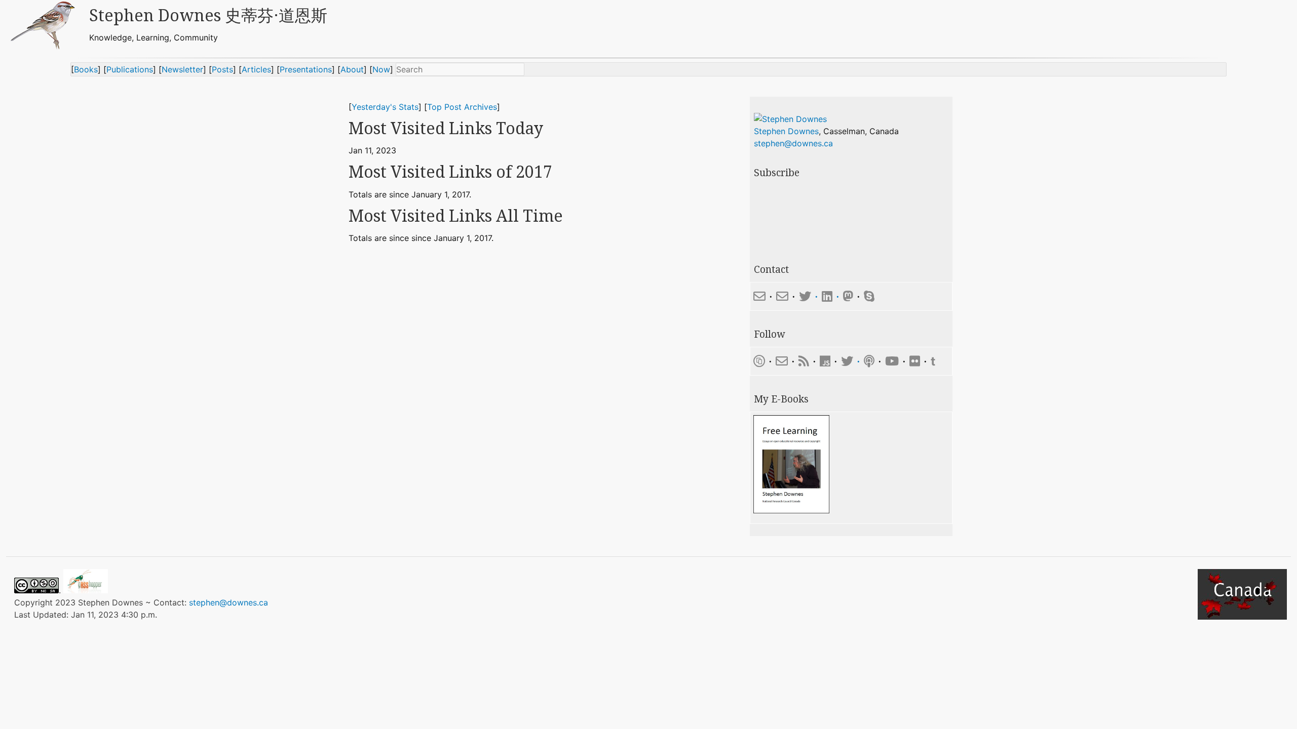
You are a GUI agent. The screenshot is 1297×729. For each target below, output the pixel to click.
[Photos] (914, 361)
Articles (256, 69)
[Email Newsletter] (782, 361)
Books (86, 69)
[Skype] (869, 296)
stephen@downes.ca (793, 143)
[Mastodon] (848, 296)
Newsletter (182, 69)
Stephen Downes (786, 131)
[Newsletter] (759, 361)
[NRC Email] (782, 296)
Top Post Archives (462, 107)
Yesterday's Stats (385, 107)
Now (381, 69)
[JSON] (827, 361)
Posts (222, 69)
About (352, 69)
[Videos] (892, 361)
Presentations (306, 69)
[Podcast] (869, 361)
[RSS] (803, 361)
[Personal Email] (759, 296)
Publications (129, 69)
